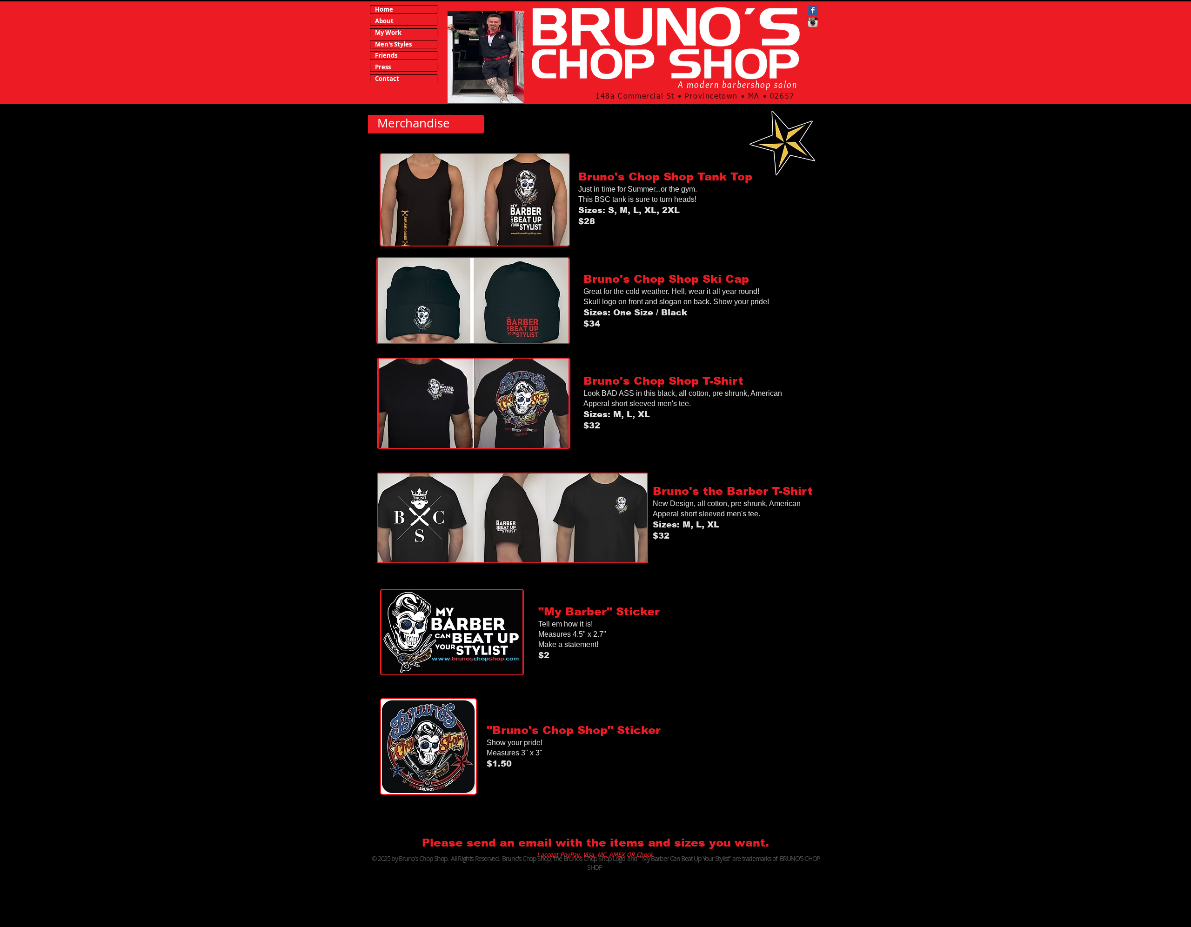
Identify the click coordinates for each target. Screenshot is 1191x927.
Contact (387, 79)
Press (383, 67)
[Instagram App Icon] (813, 22)
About (384, 21)
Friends (386, 56)
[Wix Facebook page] (813, 10)
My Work (388, 33)
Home (384, 9)
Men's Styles (393, 44)
